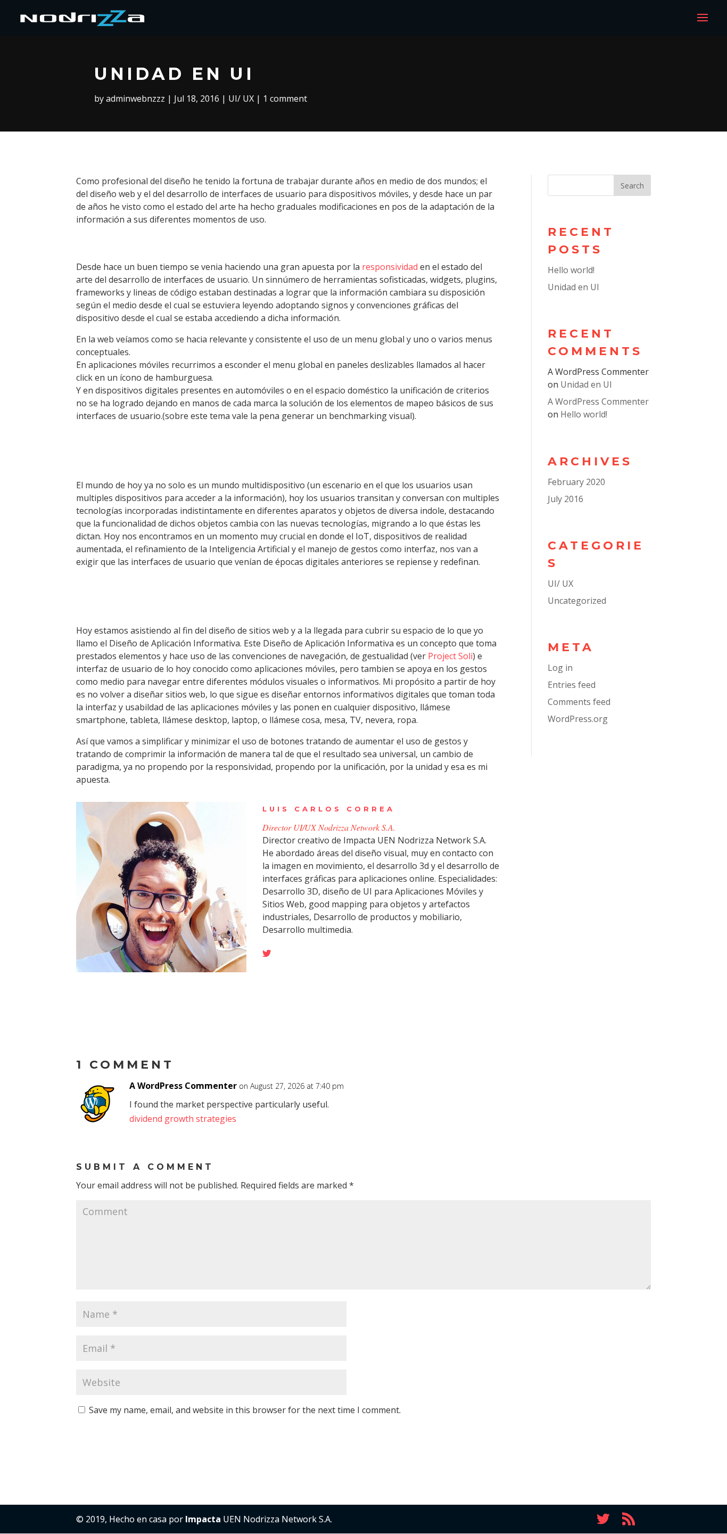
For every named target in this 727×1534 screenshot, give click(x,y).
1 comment (285, 98)
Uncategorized (577, 600)
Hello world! (571, 270)
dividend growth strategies (182, 1119)
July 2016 (565, 499)
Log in (560, 668)
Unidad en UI (573, 287)
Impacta (203, 1519)
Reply (625, 1095)
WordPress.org (578, 719)
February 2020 (576, 482)
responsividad (390, 267)
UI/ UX (241, 98)
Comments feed (579, 702)
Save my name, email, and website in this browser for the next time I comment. (245, 1410)
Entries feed (572, 685)
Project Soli (450, 656)
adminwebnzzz (135, 98)
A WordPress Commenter (598, 401)
